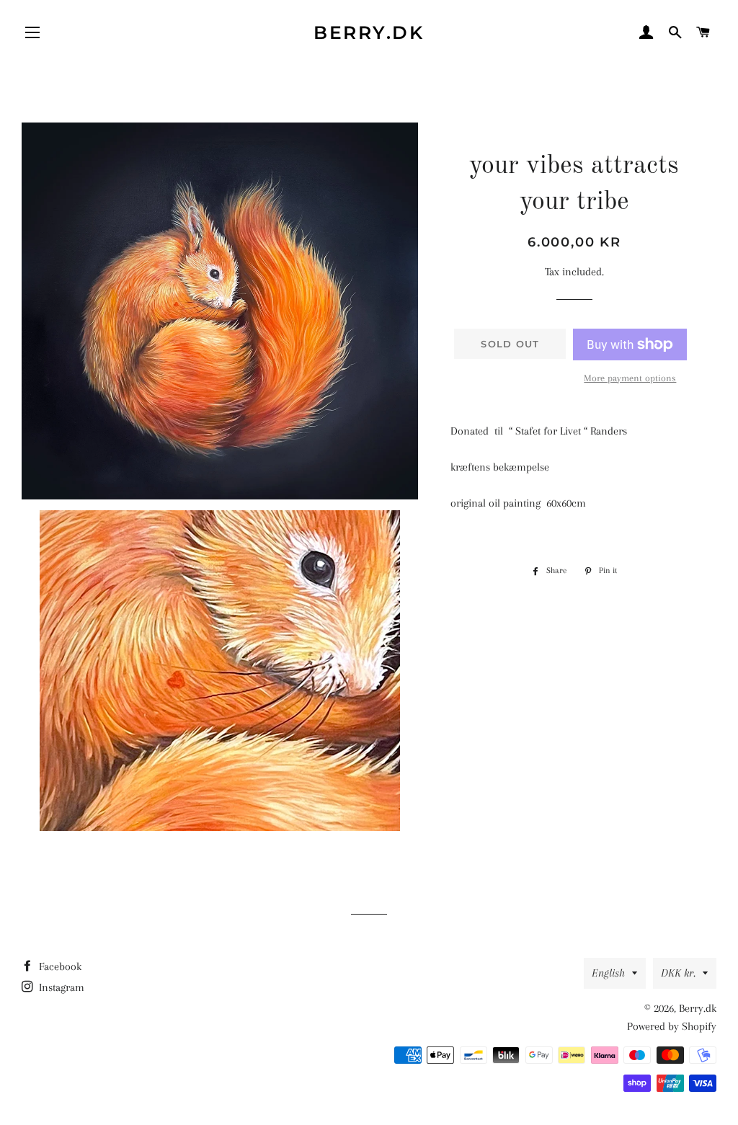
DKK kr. (678, 972)
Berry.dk (369, 32)
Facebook (58, 966)
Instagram (60, 987)
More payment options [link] (630, 378)
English (608, 972)
